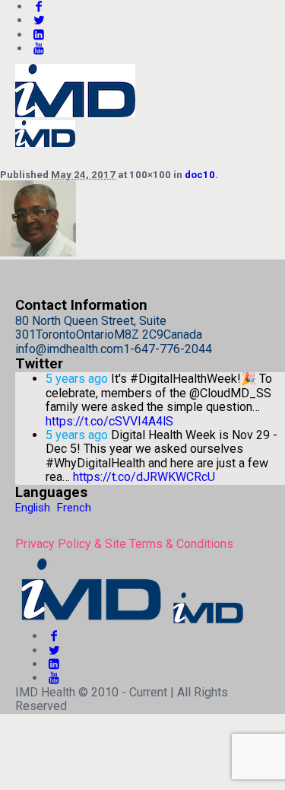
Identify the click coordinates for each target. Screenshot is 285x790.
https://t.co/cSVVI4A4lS (109, 421)
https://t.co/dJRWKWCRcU (144, 477)
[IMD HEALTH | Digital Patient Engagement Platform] (130, 622)
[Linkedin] (38, 34)
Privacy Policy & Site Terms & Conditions (124, 544)
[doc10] (38, 252)
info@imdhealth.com (69, 349)
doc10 (200, 174)
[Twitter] (38, 20)
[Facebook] (54, 636)
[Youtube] (38, 48)
